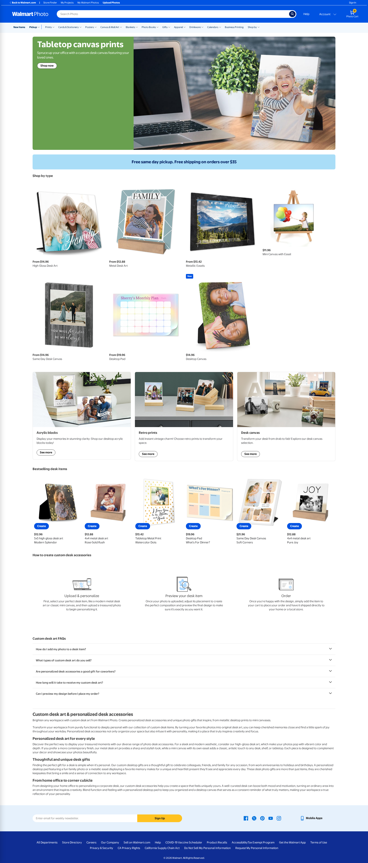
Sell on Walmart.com (137, 842)
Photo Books (149, 27)
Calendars (212, 27)
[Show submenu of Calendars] (220, 27)
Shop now (47, 65)
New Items (19, 27)
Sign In (352, 2)
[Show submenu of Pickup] (40, 27)
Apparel (178, 27)
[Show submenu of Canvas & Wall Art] (121, 27)
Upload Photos (111, 2)
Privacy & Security (101, 848)
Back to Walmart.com (24, 2)
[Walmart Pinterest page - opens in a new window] (262, 818)
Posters (89, 27)
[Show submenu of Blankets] (137, 27)
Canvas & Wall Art (109, 27)
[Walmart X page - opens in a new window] (254, 818)
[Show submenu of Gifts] (169, 27)
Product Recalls (217, 842)
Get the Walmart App (292, 842)
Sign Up (160, 818)
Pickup (33, 27)
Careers (91, 842)
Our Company (110, 842)
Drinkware (195, 27)
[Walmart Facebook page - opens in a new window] (246, 818)
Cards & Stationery (68, 27)
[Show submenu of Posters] (95, 27)
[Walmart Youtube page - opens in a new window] (270, 818)
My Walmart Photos (88, 2)
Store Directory (72, 842)
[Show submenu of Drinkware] (202, 27)
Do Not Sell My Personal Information (207, 848)
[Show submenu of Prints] (53, 27)
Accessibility (240, 842)
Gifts (165, 27)
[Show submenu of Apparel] (184, 27)
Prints (48, 27)
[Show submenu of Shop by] (258, 27)
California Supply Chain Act (162, 848)
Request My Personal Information (256, 848)
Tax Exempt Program (261, 842)
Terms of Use (318, 842)
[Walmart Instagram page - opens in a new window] (279, 818)
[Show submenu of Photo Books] (157, 27)
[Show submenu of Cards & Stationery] (80, 27)
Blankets (130, 27)
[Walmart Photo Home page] (30, 14)
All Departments (47, 842)
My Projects (67, 2)
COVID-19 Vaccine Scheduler (183, 842)
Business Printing (234, 27)
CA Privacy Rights (129, 848)
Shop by (252, 27)
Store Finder (50, 2)
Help (306, 14)
